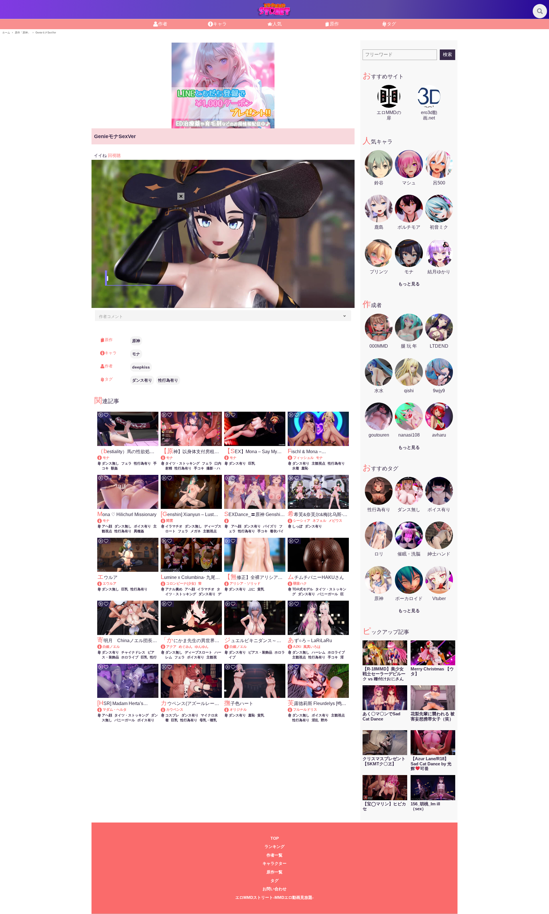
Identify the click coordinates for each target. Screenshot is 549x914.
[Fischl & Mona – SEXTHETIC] (292, 458)
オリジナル (238, 710)
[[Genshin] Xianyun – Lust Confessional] (165, 521)
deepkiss (141, 367)
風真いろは (312, 647)
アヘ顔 (107, 526)
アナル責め (173, 589)
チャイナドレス (133, 652)
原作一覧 (274, 872)
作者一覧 (274, 855)
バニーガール (327, 594)
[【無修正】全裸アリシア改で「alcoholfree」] (229, 584)
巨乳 (251, 463)
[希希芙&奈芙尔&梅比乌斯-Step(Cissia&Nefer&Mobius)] (292, 521)
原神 (136, 340)
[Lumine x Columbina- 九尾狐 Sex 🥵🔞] (165, 584)
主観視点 (318, 463)
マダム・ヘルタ (115, 710)
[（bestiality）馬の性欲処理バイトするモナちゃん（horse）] (102, 458)
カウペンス (174, 710)
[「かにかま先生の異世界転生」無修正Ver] (165, 647)
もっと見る (409, 283)
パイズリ (270, 526)
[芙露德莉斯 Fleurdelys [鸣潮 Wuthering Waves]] (292, 710)
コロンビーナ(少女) (181, 584)
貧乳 (260, 589)
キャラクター (274, 863)
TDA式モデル (302, 589)
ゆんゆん (201, 647)
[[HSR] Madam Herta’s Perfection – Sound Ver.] (102, 710)
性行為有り (168, 380)
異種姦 (139, 531)
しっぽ (297, 526)
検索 (447, 54)
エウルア (109, 584)
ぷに (251, 589)
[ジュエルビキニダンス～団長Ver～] (229, 647)
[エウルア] (102, 584)
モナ (136, 354)
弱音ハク (300, 584)
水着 (295, 468)
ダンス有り (142, 380)
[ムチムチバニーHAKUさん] (292, 584)
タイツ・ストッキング (182, 463)
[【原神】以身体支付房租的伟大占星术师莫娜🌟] (165, 458)
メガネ (195, 531)
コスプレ (172, 715)
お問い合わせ (274, 889)
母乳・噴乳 (208, 720)
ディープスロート (198, 652)
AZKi (297, 647)
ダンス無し (110, 463)
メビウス (335, 521)
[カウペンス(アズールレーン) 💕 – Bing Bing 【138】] (165, 710)
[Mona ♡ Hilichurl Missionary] (102, 521)
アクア (171, 647)
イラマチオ (173, 526)
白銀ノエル (111, 647)
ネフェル (319, 521)
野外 (324, 720)
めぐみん (185, 647)
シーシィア (301, 521)
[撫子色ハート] (229, 710)
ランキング (274, 847)
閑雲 (169, 521)
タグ (274, 881)
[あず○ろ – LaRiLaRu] (292, 647)
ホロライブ (129, 657)
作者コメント (111, 316)
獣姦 (114, 468)
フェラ (126, 463)
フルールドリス (305, 710)
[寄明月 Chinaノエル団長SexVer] (102, 647)
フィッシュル (303, 458)
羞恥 (304, 468)
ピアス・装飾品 (260, 652)
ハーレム (318, 652)
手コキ (199, 468)
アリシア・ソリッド (245, 584)
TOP (274, 838)
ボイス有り (142, 526)
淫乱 (315, 720)
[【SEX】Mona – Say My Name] (229, 458)
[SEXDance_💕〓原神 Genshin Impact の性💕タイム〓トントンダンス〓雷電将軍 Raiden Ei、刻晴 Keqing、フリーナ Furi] (254, 520)
